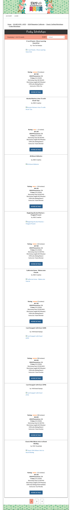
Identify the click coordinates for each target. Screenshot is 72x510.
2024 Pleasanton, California (36, 24)
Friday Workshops (14, 26)
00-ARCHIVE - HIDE (19, 24)
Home (9, 24)
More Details (36, 92)
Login (16, 16)
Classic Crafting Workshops (54, 24)
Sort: (44, 37)
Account (9, 16)
